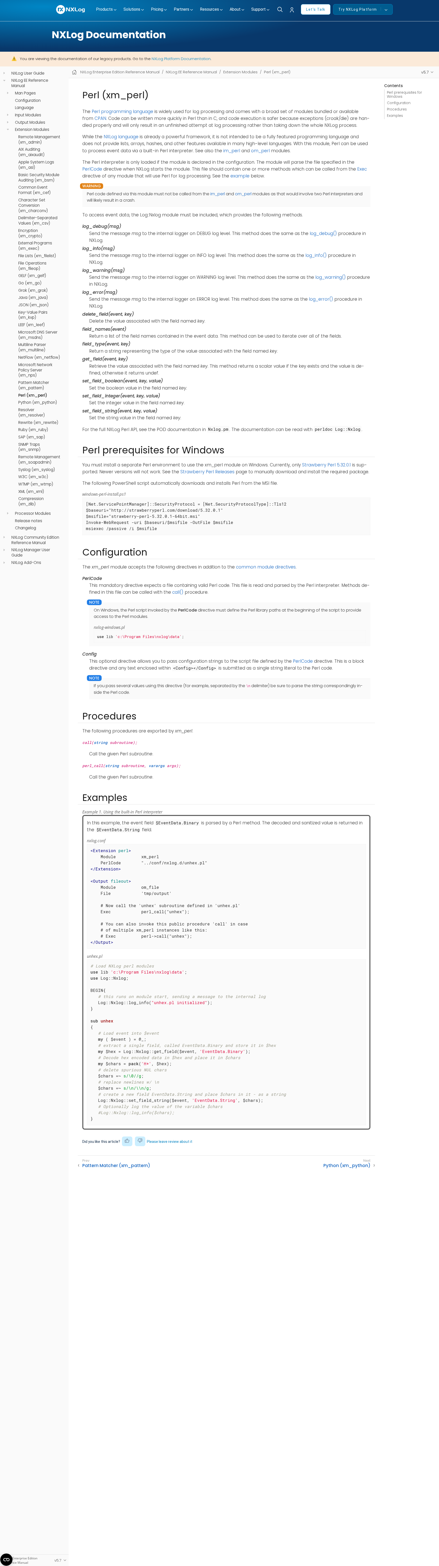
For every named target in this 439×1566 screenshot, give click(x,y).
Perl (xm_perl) (32, 395)
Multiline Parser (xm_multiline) (32, 347)
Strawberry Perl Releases (207, 472)
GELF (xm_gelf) (32, 275)
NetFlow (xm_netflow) (39, 357)
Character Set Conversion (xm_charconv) (33, 205)
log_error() (321, 299)
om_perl (260, 151)
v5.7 (425, 72)
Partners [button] (181, 9)
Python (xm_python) (37, 402)
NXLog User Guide (27, 73)
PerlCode (92, 169)
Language (24, 107)
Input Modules (28, 115)
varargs (157, 765)
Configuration (28, 100)
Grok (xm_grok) (33, 290)
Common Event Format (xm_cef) (34, 190)
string (100, 742)
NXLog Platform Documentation (181, 58)
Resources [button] (209, 9)
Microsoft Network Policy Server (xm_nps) (35, 370)
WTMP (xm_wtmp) (35, 484)
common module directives (266, 567)
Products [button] (104, 9)
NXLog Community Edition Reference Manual (35, 540)
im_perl (231, 151)
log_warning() (330, 277)
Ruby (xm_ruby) (33, 429)
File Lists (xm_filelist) (37, 255)
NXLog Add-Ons (26, 562)
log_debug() (323, 233)
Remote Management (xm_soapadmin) (39, 459)
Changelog (25, 528)
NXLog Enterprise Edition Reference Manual (120, 72)
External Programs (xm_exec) (35, 246)
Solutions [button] (131, 9)
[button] (293, 10)
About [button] (235, 9)
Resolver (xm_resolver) (31, 412)
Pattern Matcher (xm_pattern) (33, 385)
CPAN (100, 118)
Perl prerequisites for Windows (404, 94)
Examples (395, 115)
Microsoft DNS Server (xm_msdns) (37, 335)
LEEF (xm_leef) (31, 324)
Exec (362, 169)
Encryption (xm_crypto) (30, 233)
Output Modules (30, 122)
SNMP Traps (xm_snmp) (29, 447)
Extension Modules (32, 129)
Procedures (397, 109)
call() (177, 592)
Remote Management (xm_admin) (39, 139)
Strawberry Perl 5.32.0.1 (326, 465)
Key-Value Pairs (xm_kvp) (33, 315)
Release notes (28, 520)
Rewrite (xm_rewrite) (38, 422)
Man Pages (25, 93)
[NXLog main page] (70, 9)
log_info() (316, 255)
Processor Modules (33, 513)
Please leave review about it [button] (169, 1142)
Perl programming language (122, 111)
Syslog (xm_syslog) (36, 469)
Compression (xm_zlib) (31, 501)
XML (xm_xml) (31, 491)
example (239, 176)
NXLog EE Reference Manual (29, 83)
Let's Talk (315, 9)
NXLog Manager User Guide (30, 552)
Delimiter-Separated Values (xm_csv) (37, 220)
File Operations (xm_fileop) (32, 266)
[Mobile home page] (74, 72)
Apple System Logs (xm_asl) (36, 165)
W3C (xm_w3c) (33, 476)
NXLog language (121, 137)
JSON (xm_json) (33, 305)
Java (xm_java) (33, 297)
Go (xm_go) (29, 283)
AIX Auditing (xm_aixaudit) (31, 152)
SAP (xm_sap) (31, 437)
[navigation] (4, 73)
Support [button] (258, 9)
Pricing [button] (157, 9)
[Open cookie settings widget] (6, 1560)
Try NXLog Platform (357, 9)
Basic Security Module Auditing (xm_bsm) (38, 177)
